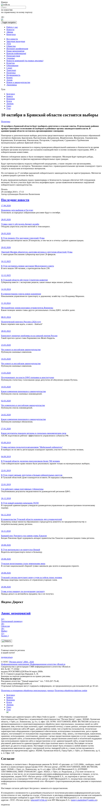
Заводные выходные (15, 41)
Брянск (9, 96)
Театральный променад (11, 620)
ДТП (8, 44)
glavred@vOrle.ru (39, 800)
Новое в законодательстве (18, 82)
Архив (9, 80)
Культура (10, 63)
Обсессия (5, 625)
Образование (12, 65)
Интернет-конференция (17, 48)
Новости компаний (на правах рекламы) (24, 61)
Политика (11, 73)
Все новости (12, 39)
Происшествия (13, 56)
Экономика (11, 85)
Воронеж (10, 99)
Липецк (10, 103)
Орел (8, 106)
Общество (11, 46)
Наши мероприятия (15, 51)
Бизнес (9, 77)
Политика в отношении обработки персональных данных (27, 690)
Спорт (9, 68)
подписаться (6, 657)
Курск (9, 101)
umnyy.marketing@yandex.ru (84, 800)
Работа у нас (12, 27)
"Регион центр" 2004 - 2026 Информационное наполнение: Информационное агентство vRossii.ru (33, 663)
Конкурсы (11, 34)
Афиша (9, 32)
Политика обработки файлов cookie (71, 690)
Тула (8, 108)
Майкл (4, 629)
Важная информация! (16, 53)
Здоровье (10, 58)
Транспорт (11, 70)
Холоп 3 (5, 634)
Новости (10, 29)
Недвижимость (13, 75)
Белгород (10, 94)
